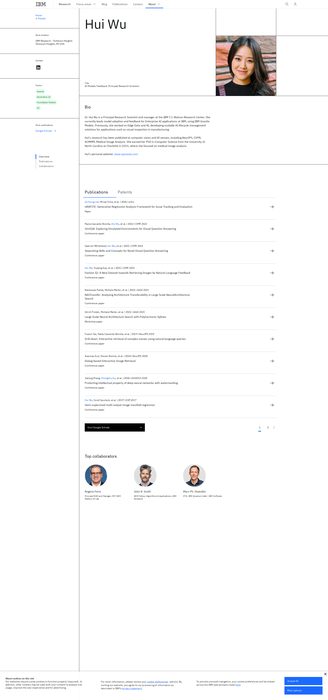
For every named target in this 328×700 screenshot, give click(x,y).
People (42, 18)
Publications (46, 161)
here (238, 684)
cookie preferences (157, 681)
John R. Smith (142, 491)
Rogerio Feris (93, 491)
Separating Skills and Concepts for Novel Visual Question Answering (126, 250)
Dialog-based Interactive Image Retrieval (110, 361)
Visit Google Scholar (98, 427)
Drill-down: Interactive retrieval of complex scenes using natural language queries (135, 339)
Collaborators (46, 166)
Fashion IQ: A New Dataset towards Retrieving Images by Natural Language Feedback (137, 272)
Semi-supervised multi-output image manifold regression (120, 405)
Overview (44, 156)
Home (39, 15)
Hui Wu (115, 223)
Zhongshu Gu (108, 378)
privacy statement (132, 688)
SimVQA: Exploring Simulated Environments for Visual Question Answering (130, 228)
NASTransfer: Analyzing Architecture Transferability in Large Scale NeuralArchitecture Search (137, 296)
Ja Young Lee (92, 201)
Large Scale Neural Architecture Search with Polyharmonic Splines (125, 316)
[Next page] (274, 427)
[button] (325, 674)
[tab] (99, 192)
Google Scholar (44, 130)
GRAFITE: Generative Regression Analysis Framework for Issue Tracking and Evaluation (138, 206)
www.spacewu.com (126, 154)
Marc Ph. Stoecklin (194, 491)
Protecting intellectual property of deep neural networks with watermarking (131, 383)
